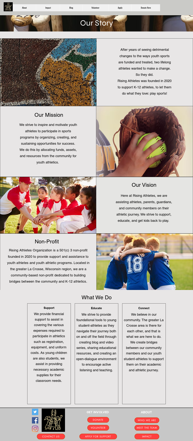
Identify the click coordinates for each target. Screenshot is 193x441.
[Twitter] (35, 412)
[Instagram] (35, 429)
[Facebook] (35, 420)
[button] (24, 7)
